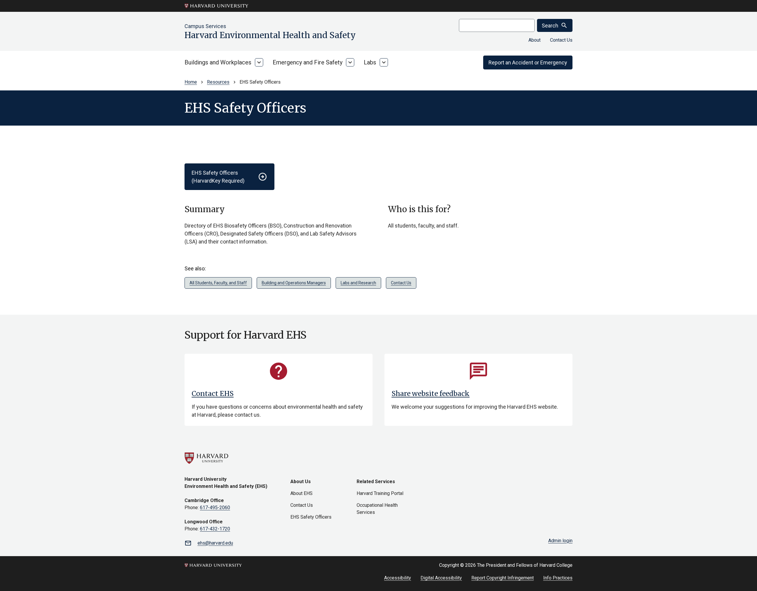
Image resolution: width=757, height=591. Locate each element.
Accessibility (397, 578)
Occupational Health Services (377, 508)
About (534, 40)
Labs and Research (358, 282)
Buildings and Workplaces (218, 62)
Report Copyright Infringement (502, 578)
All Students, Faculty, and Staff (218, 282)
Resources (218, 82)
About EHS (301, 493)
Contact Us (561, 40)
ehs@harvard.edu (215, 543)
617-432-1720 (215, 529)
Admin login (560, 540)
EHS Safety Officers (310, 517)
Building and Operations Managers (294, 282)
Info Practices (557, 578)
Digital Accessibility (441, 578)
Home (191, 82)
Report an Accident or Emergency (528, 62)
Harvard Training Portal (380, 493)
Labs (370, 62)
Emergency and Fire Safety (307, 62)
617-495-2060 (215, 507)
